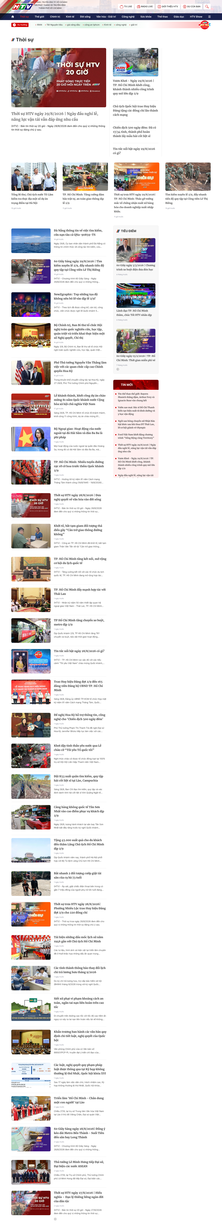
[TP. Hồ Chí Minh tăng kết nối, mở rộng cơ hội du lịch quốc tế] (31, 569)
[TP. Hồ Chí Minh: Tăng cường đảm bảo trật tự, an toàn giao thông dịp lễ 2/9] (85, 177)
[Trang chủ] (12, 16)
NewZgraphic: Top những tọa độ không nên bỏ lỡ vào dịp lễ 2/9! (76, 296)
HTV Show (196, 16)
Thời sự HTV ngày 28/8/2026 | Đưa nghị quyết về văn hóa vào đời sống (77, 497)
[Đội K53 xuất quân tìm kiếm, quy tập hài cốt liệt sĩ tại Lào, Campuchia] (31, 786)
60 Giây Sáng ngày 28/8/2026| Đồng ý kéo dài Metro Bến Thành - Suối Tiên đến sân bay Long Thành (79, 1133)
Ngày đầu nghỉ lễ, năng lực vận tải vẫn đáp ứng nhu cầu (135, 477)
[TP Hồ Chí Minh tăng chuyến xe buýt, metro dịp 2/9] (31, 630)
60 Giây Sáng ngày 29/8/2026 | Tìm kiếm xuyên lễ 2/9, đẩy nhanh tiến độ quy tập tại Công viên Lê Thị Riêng (79, 265)
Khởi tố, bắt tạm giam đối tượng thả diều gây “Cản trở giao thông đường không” (78, 530)
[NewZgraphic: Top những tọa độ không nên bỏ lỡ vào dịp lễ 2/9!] (31, 304)
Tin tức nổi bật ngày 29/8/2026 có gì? (134, 151)
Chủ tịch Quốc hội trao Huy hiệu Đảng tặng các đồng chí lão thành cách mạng (135, 110)
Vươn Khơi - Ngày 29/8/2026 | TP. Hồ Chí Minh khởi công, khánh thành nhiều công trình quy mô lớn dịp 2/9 (133, 87)
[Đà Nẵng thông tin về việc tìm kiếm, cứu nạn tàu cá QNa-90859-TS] (31, 240)
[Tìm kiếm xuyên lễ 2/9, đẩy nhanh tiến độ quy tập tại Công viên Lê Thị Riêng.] (188, 177)
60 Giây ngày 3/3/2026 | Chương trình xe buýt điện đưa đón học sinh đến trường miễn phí (135, 268)
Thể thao (162, 16)
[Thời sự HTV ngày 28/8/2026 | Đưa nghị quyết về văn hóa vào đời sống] (31, 505)
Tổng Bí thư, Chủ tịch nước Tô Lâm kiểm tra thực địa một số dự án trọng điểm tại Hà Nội (32, 199)
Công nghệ (128, 16)
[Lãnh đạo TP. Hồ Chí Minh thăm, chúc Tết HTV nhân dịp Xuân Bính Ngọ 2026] (135, 295)
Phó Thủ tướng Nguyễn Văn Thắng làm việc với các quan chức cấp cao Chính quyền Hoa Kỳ (80, 367)
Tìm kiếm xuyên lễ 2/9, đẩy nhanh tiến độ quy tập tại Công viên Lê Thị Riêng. (186, 199)
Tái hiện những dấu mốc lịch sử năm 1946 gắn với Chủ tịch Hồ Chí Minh (78, 939)
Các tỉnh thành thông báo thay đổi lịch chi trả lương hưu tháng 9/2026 (80, 970)
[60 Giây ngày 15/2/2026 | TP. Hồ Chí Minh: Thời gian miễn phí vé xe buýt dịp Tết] (135, 341)
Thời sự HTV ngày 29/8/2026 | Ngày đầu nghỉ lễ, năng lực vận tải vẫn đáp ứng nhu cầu (54, 116)
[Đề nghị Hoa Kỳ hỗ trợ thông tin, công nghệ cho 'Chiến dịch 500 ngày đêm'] (31, 725)
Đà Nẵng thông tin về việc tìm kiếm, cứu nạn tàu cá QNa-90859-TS (78, 232)
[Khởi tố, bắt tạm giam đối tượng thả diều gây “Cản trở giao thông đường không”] (31, 536)
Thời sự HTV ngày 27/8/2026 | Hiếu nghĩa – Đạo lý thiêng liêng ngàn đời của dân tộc (78, 1197)
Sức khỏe (145, 16)
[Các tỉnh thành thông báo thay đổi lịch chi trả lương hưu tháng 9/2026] (31, 978)
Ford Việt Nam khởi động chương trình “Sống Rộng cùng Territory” (136, 436)
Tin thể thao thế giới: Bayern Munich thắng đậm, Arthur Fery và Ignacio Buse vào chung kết (136, 397)
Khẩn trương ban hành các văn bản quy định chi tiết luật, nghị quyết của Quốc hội (80, 1036)
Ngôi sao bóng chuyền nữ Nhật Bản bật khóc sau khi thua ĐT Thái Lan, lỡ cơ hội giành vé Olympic (136, 424)
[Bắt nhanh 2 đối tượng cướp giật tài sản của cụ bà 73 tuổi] (31, 883)
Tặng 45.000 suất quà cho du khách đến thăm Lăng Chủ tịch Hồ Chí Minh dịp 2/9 (79, 844)
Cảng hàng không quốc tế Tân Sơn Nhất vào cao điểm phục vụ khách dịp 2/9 (79, 811)
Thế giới (39, 16)
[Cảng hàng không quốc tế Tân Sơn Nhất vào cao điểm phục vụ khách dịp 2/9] (31, 817)
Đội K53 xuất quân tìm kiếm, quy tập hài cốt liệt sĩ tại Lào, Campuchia (78, 778)
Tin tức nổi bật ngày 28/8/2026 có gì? (79, 651)
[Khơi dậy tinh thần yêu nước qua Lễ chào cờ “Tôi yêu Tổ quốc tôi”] (31, 756)
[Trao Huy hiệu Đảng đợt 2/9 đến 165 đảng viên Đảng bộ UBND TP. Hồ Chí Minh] (31, 692)
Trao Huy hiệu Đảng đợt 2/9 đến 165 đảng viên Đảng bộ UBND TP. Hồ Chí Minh (78, 686)
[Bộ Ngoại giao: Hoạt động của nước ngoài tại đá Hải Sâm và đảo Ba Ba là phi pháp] (31, 439)
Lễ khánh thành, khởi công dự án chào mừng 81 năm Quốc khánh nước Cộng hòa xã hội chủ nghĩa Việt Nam (80, 400)
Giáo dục (179, 16)
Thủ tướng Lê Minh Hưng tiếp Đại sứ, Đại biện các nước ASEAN (79, 1164)
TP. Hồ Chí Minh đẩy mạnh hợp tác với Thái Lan (80, 592)
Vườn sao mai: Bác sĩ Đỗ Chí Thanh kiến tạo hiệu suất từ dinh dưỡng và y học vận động (136, 410)
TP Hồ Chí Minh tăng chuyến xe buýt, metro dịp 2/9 (79, 622)
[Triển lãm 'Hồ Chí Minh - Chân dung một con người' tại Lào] (31, 1108)
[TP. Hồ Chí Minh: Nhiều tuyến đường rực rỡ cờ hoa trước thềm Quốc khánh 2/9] (31, 472)
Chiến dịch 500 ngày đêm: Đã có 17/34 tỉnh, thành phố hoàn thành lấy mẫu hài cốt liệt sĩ (134, 132)
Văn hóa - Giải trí (106, 16)
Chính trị (55, 16)
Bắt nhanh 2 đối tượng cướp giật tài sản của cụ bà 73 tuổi (77, 875)
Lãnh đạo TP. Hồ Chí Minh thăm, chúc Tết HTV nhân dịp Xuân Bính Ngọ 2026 (134, 313)
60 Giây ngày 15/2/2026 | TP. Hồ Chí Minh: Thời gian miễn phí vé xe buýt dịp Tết (135, 358)
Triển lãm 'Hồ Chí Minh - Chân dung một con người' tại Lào (79, 1100)
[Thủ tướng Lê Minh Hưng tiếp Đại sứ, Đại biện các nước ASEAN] (31, 1172)
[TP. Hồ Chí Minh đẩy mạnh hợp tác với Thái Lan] (31, 600)
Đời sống (85, 16)
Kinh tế (70, 16)
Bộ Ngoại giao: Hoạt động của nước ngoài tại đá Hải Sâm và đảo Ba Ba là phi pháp (78, 433)
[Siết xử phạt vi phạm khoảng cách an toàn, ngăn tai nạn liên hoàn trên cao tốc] (31, 1009)
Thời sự (24, 16)
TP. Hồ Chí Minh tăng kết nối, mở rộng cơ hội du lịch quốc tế (80, 561)
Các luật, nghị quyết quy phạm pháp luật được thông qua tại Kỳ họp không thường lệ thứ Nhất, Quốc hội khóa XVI (80, 1069)
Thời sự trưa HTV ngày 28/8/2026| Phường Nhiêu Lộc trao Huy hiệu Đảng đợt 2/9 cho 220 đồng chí (80, 908)
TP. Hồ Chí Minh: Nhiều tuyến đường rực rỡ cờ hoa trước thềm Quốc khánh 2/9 (79, 466)
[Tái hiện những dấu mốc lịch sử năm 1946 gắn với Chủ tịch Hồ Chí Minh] (31, 947)
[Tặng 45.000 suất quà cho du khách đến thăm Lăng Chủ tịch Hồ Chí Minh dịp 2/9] (31, 850)
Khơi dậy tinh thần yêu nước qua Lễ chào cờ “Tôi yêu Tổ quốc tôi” (77, 748)
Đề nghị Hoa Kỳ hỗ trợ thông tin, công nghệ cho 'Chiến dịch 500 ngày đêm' (79, 717)
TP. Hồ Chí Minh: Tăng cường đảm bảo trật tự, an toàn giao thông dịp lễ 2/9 (83, 199)
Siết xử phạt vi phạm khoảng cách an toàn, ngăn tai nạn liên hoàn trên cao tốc (79, 1003)
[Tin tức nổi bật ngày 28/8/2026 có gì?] (31, 661)
